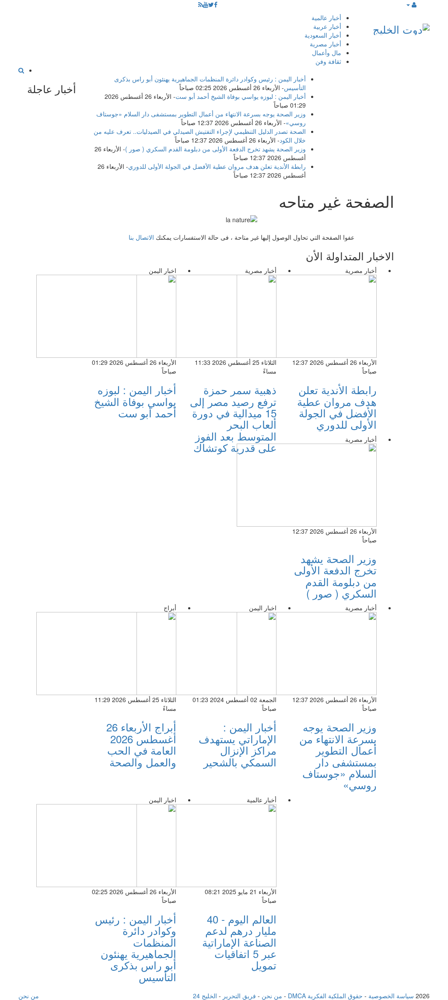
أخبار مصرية (325, 43)
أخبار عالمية (326, 17)
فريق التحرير (239, 995)
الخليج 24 (205, 995)
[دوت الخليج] (401, 27)
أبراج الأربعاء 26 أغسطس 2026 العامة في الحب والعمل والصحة (141, 744)
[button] (411, 4)
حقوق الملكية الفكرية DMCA (325, 995)
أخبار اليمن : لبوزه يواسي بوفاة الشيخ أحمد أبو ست (240, 96)
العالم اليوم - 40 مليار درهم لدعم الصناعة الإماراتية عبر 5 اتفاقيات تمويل (239, 942)
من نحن (272, 995)
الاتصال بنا (141, 237)
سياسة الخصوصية (391, 995)
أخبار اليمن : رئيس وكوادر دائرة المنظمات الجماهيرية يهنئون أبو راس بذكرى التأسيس (135, 947)
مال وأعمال (326, 52)
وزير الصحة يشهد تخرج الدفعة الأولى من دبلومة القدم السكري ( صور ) (215, 148)
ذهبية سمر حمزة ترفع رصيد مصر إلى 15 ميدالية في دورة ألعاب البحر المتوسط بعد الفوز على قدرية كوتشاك (233, 418)
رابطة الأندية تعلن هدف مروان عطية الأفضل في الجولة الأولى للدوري (217, 166)
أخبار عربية (327, 26)
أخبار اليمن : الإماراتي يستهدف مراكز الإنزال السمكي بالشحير (237, 744)
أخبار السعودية (322, 35)
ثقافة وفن (328, 61)
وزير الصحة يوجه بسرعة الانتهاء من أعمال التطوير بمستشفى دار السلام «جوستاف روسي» (338, 755)
